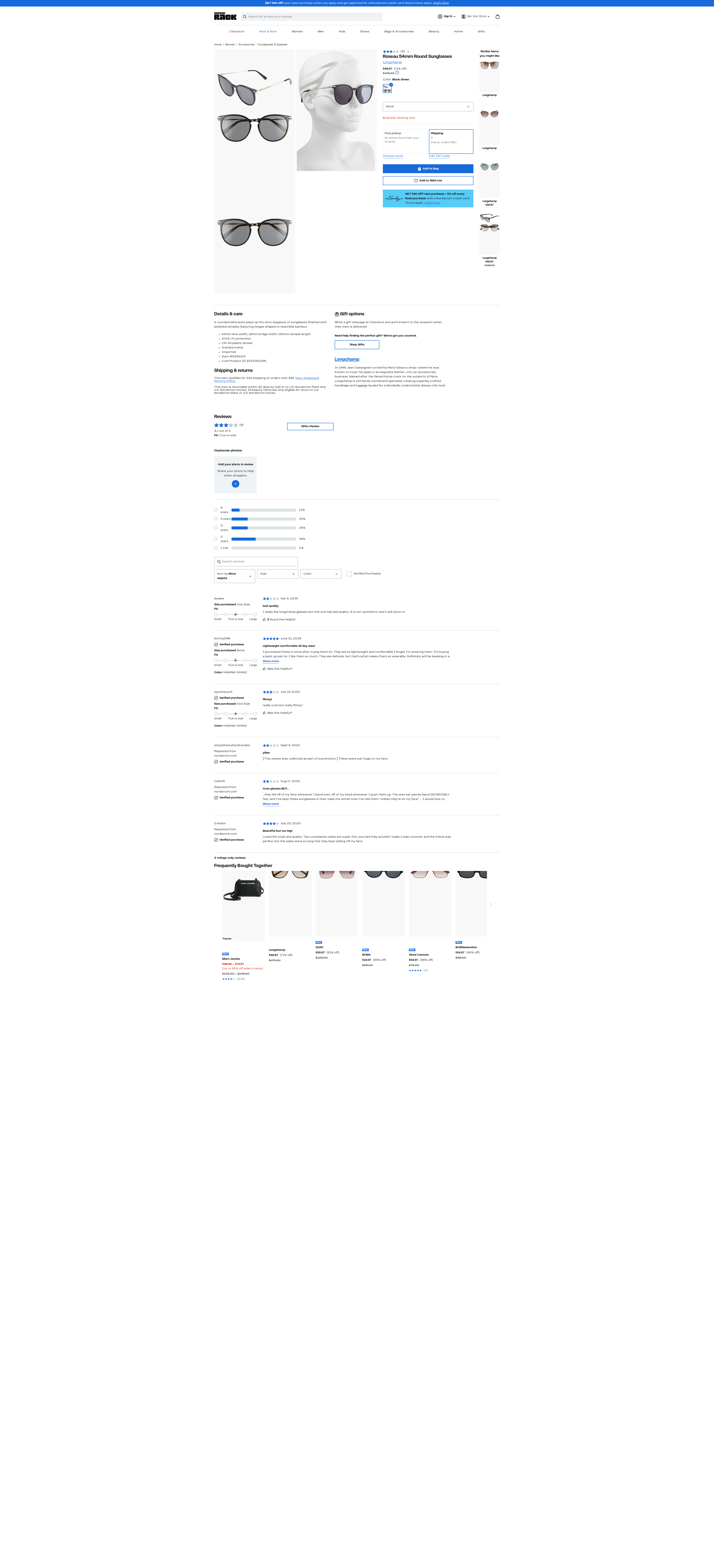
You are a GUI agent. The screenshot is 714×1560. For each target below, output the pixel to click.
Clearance (236, 31)
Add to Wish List (430, 180)
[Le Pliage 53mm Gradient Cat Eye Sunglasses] (489, 239)
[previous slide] (218, 890)
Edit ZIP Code (439, 156)
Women (297, 31)
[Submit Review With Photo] (235, 484)
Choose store (393, 156)
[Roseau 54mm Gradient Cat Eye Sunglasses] (489, 129)
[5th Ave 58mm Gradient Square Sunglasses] (337, 904)
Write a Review (310, 426)
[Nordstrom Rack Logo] (225, 16)
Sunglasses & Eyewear (273, 45)
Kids (342, 31)
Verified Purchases (367, 573)
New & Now (268, 31)
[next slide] (491, 890)
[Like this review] (264, 619)
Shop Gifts (357, 344)
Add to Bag (431, 168)
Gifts (481, 31)
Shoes (364, 31)
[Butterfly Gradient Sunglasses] (290, 904)
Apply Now (441, 3)
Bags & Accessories (399, 31)
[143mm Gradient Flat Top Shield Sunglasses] (430, 904)
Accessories (246, 45)
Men (321, 31)
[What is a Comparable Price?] (397, 73)
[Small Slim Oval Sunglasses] (383, 904)
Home (458, 31)
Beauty (434, 31)
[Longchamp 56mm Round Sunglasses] (489, 182)
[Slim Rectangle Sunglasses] (477, 904)
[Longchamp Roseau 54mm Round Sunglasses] (489, 76)
